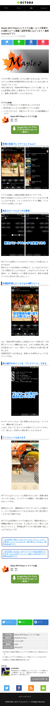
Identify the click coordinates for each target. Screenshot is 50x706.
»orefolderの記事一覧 (39, 679)
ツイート (7, 44)
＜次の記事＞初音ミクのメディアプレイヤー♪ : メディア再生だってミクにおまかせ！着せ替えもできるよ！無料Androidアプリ (25, 542)
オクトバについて (25, 696)
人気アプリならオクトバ (22, 702)
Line (19, 44)
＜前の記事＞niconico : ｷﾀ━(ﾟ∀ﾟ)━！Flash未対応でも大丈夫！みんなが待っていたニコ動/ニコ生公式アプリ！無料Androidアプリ (25, 554)
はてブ (31, 44)
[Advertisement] (25, 19)
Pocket (43, 44)
